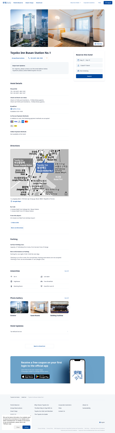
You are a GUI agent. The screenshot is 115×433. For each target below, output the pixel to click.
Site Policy (87, 428)
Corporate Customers (90, 2)
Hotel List (39, 3)
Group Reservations (18, 58)
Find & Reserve (18, 3)
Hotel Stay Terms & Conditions (98, 428)
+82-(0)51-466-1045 (36, 58)
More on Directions (17, 228)
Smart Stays (29, 3)
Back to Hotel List (39, 346)
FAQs (99, 2)
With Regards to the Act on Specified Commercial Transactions (68, 428)
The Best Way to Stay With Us (43, 408)
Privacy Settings (41, 428)
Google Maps (17, 201)
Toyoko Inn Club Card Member (43, 411)
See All (67, 271)
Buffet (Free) (16, 109)
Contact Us (62, 411)
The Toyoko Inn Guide (41, 414)
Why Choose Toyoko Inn (41, 405)
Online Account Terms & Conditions (69, 430)
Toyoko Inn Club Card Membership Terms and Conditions (91, 430)
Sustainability (87, 408)
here (41, 370)
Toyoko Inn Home (15, 397)
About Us (85, 405)
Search (89, 76)
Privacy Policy (50, 428)
